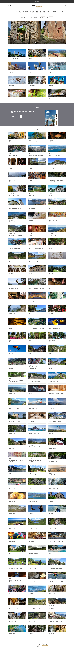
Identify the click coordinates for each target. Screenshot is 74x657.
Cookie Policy (34, 654)
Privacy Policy (27, 654)
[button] (10, 32)
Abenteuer (49, 11)
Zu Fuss (35, 17)
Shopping (41, 13)
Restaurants (32, 13)
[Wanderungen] (17, 66)
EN (8, 5)
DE (10, 5)
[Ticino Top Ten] (37, 6)
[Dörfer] (37, 53)
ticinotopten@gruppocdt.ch (42, 645)
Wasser (40, 11)
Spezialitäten (60, 11)
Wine (37, 13)
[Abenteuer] (37, 80)
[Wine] (37, 93)
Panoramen (25, 11)
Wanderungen (32, 11)
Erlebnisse (55, 11)
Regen (31, 17)
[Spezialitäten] (17, 93)
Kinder (27, 17)
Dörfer (20, 11)
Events (27, 13)
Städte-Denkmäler (14, 11)
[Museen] (17, 80)
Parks (37, 11)
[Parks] (37, 66)
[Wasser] (57, 66)
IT (11, 5)
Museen (44, 11)
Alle (43, 17)
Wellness (46, 13)
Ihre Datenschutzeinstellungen (43, 654)
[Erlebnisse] (57, 80)
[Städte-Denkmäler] (17, 53)
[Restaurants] (57, 93)
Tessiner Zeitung (37, 1)
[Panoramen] (57, 53)
